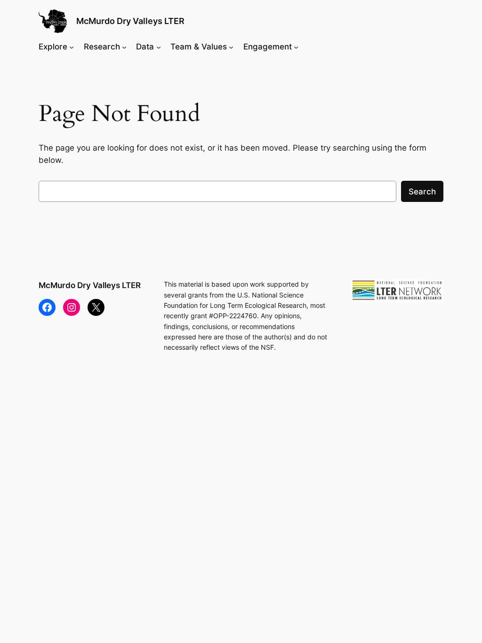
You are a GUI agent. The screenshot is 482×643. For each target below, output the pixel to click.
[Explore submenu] (71, 46)
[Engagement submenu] (296, 46)
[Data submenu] (158, 46)
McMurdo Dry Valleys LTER (130, 21)
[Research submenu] (124, 46)
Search (422, 191)
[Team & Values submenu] (231, 46)
